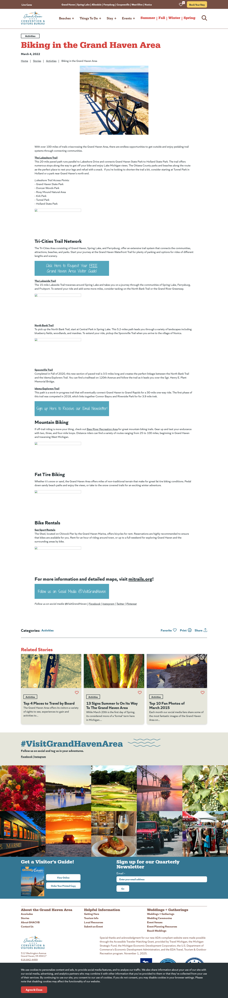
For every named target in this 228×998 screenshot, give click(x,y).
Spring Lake (83, 4)
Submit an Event (93, 926)
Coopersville (123, 4)
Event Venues (155, 922)
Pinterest (131, 604)
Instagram (108, 604)
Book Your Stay (197, 4)
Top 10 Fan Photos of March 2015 (167, 705)
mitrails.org (140, 578)
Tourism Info (91, 918)
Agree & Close (34, 989)
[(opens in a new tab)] (114, 268)
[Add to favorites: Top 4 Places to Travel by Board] (77, 693)
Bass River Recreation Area (102, 429)
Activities (51, 61)
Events (127, 18)
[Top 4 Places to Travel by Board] (51, 671)
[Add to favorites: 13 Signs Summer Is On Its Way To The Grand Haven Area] (140, 693)
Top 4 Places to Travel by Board (49, 703)
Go (122, 888)
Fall (162, 18)
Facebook (94, 604)
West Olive (137, 4)
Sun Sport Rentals (45, 530)
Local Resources (93, 922)
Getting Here (91, 914)
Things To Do (89, 18)
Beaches (65, 18)
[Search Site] (204, 18)
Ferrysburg (109, 4)
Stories (37, 61)
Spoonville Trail (44, 370)
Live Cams (27, 4)
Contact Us (27, 926)
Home (24, 61)
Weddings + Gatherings (160, 914)
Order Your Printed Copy (63, 885)
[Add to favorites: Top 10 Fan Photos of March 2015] (203, 693)
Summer (148, 18)
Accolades (27, 914)
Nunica (148, 4)
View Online (68, 877)
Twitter (120, 604)
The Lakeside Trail (45, 281)
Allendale (96, 4)
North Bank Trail (44, 325)
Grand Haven (68, 4)
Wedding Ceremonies (159, 918)
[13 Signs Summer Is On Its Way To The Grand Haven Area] (114, 671)
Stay (110, 18)
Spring (189, 18)
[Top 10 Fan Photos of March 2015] (177, 671)
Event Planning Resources (162, 926)
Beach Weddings (156, 930)
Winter (174, 18)
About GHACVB (30, 922)
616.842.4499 (29, 959)
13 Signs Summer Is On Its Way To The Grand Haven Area (112, 705)
